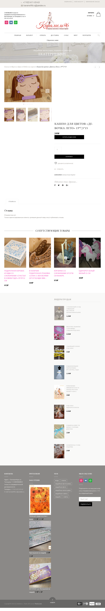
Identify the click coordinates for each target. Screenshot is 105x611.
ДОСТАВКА (55, 35)
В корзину (69, 156)
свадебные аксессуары (63, 490)
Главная (7, 67)
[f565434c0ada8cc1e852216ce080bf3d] (28, 86)
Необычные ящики (29, 67)
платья (63, 480)
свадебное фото (60, 487)
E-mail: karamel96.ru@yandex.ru (14, 492)
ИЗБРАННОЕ (68, 1)
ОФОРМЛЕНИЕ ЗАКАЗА (93, 1)
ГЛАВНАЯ (17, 35)
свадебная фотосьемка (63, 484)
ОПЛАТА (43, 35)
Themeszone (38, 604)
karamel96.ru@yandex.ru (35, 5)
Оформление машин (52, 40)
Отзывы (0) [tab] (12, 201)
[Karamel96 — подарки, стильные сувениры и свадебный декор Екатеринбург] (52, 22)
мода (57, 480)
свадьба (58, 497)
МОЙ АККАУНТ (78, 1)
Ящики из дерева (16, 67)
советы (65, 497)
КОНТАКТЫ (87, 35)
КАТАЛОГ (29, 35)
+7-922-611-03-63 (31, 2)
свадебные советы (61, 493)
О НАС (66, 35)
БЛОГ (76, 35)
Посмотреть (15, 244)
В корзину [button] (15, 269)
